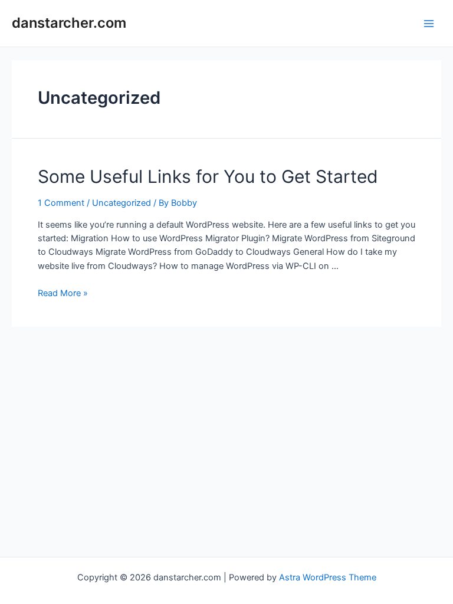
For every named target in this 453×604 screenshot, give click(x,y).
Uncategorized (121, 203)
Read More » (63, 293)
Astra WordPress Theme (327, 577)
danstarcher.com (69, 22)
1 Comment (61, 203)
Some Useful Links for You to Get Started (208, 176)
